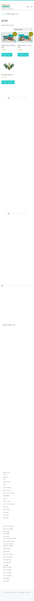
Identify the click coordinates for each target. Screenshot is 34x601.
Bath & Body (6, 529)
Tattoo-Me (6, 515)
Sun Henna (6, 512)
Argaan (5, 498)
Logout (5, 474)
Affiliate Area (6, 482)
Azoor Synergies (7, 541)
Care (4, 565)
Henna (4, 578)
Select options (8, 82)
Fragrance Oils (7, 546)
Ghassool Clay (7, 554)
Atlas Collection (7, 526)
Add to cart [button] (7, 54)
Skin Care (5, 575)
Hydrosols (5, 548)
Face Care (5, 570)
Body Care (6, 567)
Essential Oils (6, 544)
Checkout (5, 477)
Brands (5, 531)
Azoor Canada (7, 501)
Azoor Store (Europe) (9, 504)
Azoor (4, 536)
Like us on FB (7, 490)
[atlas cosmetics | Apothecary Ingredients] (5, 5)
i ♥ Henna (5, 518)
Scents (4, 581)
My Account (6, 472)
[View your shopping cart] (28, 7)
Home (3, 14)
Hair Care (5, 572)
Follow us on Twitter (8, 493)
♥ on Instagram (7, 487)
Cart (4, 479)
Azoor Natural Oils (8, 538)
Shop (4, 484)
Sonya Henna (6, 509)
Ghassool (5, 507)
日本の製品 (6, 495)
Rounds (5, 551)
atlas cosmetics (13, 592)
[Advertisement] (17, 190)
